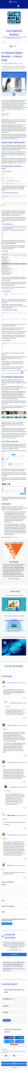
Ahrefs (17, 247)
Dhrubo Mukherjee (12, 835)
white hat (7, 299)
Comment (3, 884)
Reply (24, 697)
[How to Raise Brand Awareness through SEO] (14, 625)
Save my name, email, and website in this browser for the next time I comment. (13, 920)
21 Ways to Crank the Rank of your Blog (14, 595)
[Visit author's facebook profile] (9, 581)
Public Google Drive (21, 162)
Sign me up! (7, 1020)
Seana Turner (11, 682)
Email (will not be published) (8, 906)
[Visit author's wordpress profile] (17, 581)
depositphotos (15, 537)
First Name (5, 1006)
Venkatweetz (10, 865)
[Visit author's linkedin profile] (15, 581)
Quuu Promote (14, 422)
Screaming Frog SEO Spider (7, 288)
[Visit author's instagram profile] (12, 581)
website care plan (16, 802)
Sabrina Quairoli (11, 725)
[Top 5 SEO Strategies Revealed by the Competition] (14, 647)
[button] (10, 6)
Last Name (5, 1012)
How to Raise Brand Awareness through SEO (14, 616)
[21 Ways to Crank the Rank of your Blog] (14, 604)
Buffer (3, 452)
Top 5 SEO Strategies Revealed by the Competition (14, 637)
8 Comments (20, 63)
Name (3, 900)
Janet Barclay (18, 38)
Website (3, 911)
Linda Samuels (11, 762)
